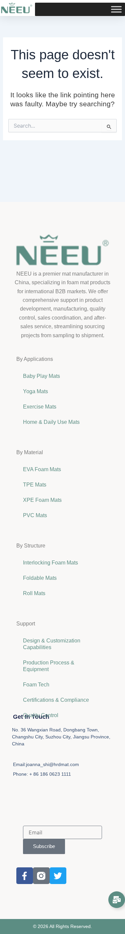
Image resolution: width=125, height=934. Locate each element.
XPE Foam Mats (42, 500)
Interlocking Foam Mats (50, 562)
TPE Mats (34, 484)
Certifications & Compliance (56, 700)
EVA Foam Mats (42, 469)
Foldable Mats (40, 578)
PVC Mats (35, 515)
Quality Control (40, 715)
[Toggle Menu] (116, 9)
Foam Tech (36, 684)
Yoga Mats (35, 391)
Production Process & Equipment (48, 666)
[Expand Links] (116, 899)
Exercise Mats (39, 407)
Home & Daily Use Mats (51, 422)
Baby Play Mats (41, 376)
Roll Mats (34, 593)
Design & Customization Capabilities (51, 644)
